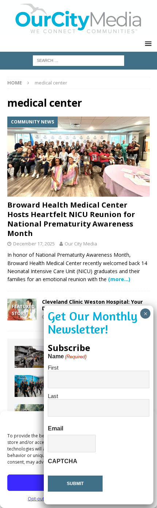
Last (53, 396)
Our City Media (81, 243)
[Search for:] (78, 59)
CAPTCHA (62, 461)
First (53, 368)
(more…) (119, 279)
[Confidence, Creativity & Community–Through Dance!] (29, 386)
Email (55, 428)
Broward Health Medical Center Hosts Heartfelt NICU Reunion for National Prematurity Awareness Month (71, 219)
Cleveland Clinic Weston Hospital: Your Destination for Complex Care (92, 305)
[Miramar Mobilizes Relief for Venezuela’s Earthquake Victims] (29, 357)
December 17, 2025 (34, 243)
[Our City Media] (78, 31)
